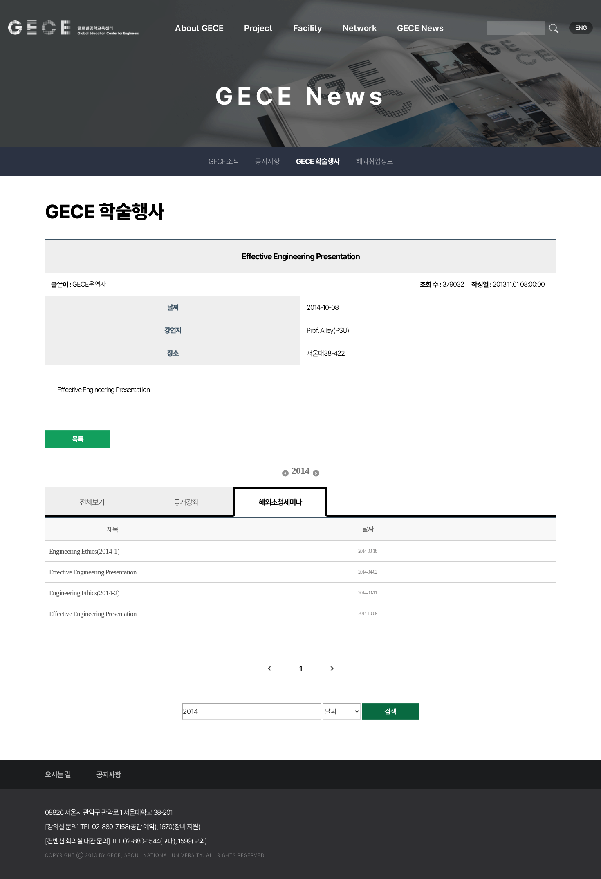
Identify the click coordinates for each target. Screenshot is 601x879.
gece (83, 27)
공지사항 (267, 161)
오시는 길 (58, 774)
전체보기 (92, 502)
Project (258, 28)
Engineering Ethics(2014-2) (84, 593)
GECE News (420, 28)
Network (360, 28)
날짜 (368, 529)
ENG (581, 27)
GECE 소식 (224, 161)
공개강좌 (186, 502)
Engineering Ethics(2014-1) (84, 551)
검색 (390, 711)
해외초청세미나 (280, 502)
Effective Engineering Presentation (93, 572)
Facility (307, 28)
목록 (77, 439)
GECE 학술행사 (318, 161)
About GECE (199, 28)
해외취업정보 (374, 161)
